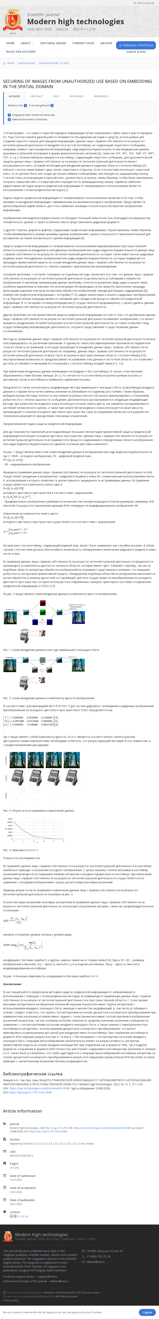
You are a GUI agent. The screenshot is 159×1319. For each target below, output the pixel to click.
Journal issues (26, 63)
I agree (147, 1312)
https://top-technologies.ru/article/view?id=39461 (40, 1088)
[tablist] (79, 96)
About (26, 43)
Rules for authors (21, 51)
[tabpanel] (79, 113)
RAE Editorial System (67, 1296)
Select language (145, 3)
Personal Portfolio (138, 45)
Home (10, 43)
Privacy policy (10, 1300)
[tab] (14, 96)
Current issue (83, 43)
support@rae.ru (47, 1276)
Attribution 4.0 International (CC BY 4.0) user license (71, 1292)
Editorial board (53, 43)
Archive (106, 43)
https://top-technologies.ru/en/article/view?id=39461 (102, 1128)
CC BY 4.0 (23, 1216)
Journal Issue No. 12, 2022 (54, 63)
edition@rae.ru (59, 1281)
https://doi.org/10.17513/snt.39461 (48, 1131)
